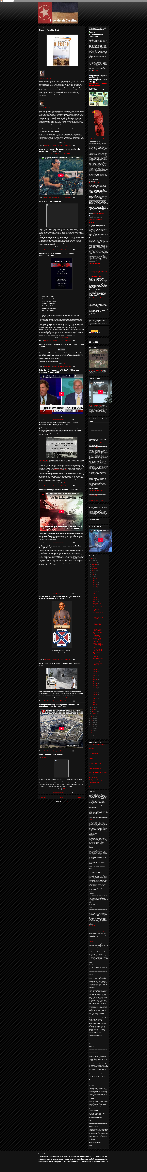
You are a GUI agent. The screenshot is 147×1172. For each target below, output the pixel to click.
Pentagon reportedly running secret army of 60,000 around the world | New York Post (59, 706)
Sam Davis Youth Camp (94, 775)
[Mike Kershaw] (41, 106)
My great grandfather (94, 447)
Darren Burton (48, 78)
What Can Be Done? (94, 182)
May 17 (95, 671)
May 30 (95, 580)
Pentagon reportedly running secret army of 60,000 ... (98, 660)
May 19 (95, 667)
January (94, 713)
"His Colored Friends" (94, 493)
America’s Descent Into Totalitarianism (98, 85)
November (94, 564)
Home (62, 797)
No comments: (68, 145)
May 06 (95, 694)
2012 (92, 733)
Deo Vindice (92, 751)
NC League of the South (95, 763)
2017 (92, 722)
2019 (92, 718)
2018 (92, 720)
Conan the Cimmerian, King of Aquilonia (98, 931)
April (93, 707)
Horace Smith (92, 925)
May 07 (95, 692)
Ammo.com (91, 748)
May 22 (95, 597)
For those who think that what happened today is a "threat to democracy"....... (98, 272)
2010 (92, 737)
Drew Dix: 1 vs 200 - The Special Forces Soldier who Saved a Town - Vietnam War (59, 150)
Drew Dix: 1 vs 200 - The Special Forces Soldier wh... (98, 608)
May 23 (95, 595)
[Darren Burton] (42, 76)
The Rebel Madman (94, 782)
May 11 (95, 683)
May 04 (95, 698)
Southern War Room (94, 777)
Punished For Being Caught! (96, 500)
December (94, 562)
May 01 (95, 704)
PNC (64, 363)
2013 (92, 730)
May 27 (95, 586)
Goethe (56, 469)
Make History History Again (50, 201)
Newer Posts (42, 797)
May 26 (95, 589)
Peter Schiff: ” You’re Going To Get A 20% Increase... (98, 629)
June (93, 574)
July (93, 572)
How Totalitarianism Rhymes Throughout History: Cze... (97, 634)
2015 (92, 726)
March (93, 709)
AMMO (63, 482)
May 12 (95, 681)
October (94, 566)
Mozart (65, 469)
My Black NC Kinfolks (94, 498)
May (93, 576)
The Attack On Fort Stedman (96, 490)
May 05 (95, 696)
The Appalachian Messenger (96, 779)
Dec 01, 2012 (42, 107)
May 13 (95, 679)
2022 (92, 558)
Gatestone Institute (64, 697)
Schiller (59, 469)
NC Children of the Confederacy (96, 761)
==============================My (98, 405)
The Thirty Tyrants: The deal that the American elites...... (98, 139)
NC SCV (91, 766)
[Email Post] (74, 145)
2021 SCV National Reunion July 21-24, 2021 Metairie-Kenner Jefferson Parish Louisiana (60, 598)
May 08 (95, 690)
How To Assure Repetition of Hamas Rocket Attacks (59, 663)
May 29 (95, 582)
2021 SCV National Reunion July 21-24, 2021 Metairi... (98, 649)
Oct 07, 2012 (42, 78)
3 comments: (68, 750)
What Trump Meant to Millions (51, 755)
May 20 (95, 601)
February (94, 711)
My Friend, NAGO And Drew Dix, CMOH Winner (61, 153)
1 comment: (67, 792)
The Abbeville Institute (63, 246)
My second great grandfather (96, 442)
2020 (92, 716)
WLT (64, 416)
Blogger (81, 1169)
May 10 (95, 685)
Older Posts (81, 797)
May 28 (95, 584)
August (94, 570)
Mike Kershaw (48, 107)
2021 (92, 560)
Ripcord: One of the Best (49, 30)
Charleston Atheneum (63, 337)
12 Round (95, 70)
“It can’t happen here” (44, 460)
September (95, 568)
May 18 (95, 669)
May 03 (95, 700)
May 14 (95, 677)
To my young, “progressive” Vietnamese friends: (95, 220)
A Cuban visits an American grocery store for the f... (98, 644)
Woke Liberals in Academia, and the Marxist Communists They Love (56, 255)
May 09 (95, 688)
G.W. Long (43, 757)
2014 (92, 728)
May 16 (95, 673)
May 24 (95, 593)
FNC (63, 142)
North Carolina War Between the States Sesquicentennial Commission (98, 771)
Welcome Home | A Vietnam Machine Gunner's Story (60, 490)
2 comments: (68, 419)
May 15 (95, 675)
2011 (92, 735)
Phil (90, 819)
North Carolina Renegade (95, 768)
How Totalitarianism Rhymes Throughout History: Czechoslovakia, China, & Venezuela (58, 424)
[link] (92, 222)
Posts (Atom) (65, 801)
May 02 (95, 702)
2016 (92, 724)
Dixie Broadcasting (93, 753)
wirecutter (91, 941)
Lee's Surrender (93, 495)
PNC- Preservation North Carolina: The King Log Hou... (97, 623)
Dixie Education (92, 756)
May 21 (95, 599)
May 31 (95, 578)
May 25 (95, 591)
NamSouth (91, 758)
